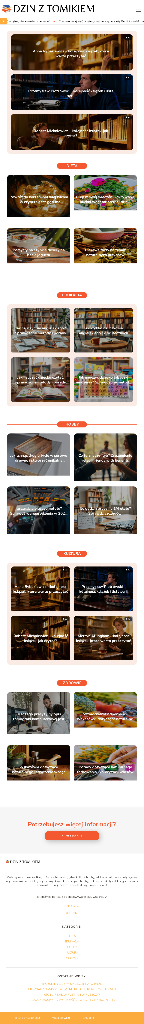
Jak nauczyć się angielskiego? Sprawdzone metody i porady (40, 331)
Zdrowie (72, 682)
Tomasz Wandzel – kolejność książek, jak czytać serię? (72, 1000)
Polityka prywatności (26, 1018)
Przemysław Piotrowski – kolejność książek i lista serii (70, 93)
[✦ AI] (40, 610)
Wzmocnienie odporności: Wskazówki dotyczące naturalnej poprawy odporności (105, 716)
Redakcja (72, 906)
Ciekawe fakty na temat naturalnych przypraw (105, 252)
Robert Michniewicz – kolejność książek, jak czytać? (71, 133)
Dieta (72, 165)
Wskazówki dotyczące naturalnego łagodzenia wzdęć (38, 769)
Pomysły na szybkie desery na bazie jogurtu (39, 252)
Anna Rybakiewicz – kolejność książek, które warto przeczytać (71, 54)
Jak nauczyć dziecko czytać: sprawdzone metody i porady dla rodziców (40, 380)
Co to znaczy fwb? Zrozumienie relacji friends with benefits (105, 458)
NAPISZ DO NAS (72, 835)
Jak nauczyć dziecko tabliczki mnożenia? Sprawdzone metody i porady (103, 380)
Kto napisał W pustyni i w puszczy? (72, 995)
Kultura (72, 553)
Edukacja (72, 295)
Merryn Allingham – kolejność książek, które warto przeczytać (103, 638)
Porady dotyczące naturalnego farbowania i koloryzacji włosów (105, 769)
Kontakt (72, 913)
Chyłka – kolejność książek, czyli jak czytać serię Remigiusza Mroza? (57, 21)
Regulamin (88, 1018)
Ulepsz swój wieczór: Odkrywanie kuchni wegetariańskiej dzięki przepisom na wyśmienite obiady (105, 199)
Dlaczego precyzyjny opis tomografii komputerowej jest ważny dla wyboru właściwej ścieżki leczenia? (38, 716)
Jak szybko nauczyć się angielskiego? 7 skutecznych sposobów (103, 331)
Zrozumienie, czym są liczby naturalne (72, 984)
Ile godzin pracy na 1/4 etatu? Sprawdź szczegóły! (105, 511)
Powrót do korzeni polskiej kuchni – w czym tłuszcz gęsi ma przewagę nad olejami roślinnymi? (38, 199)
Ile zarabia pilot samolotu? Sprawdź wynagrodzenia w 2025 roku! (38, 511)
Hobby (72, 424)
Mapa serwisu (61, 1018)
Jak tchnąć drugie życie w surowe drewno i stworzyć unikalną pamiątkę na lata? (38, 458)
